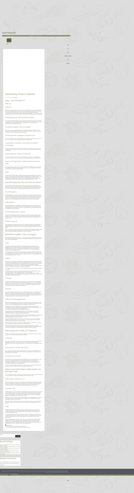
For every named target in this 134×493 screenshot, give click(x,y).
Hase (68, 52)
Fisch (68, 59)
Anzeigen (9, 103)
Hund (68, 44)
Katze (68, 48)
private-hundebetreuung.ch (5, 461)
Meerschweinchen (68, 55)
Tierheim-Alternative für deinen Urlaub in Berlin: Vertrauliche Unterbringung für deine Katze (9, 463)
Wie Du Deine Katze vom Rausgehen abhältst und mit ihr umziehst (18, 427)
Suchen (1, 434)
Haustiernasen (9, 33)
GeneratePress (15, 473)
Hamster (68, 63)
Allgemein (8, 425)
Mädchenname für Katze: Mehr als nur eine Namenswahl (16, 426)
